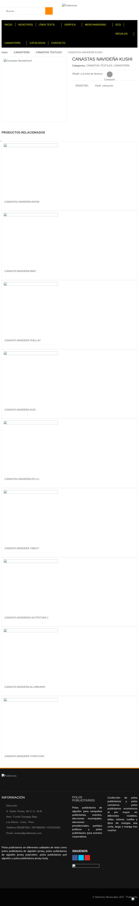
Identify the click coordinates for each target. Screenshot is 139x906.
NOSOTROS (25, 24)
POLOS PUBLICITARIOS (83, 799)
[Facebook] (75, 857)
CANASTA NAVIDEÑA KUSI (20, 409)
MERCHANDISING (95, 24)
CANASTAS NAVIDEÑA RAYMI (22, 201)
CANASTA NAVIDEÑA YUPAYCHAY (24, 756)
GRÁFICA (70, 24)
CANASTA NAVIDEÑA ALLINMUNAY (25, 686)
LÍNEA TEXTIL (47, 24)
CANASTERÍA (12, 42)
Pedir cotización (103, 85)
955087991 (82, 85)
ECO (118, 24)
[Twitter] (81, 857)
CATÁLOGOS (37, 42)
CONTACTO (58, 42)
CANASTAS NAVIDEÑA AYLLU (22, 479)
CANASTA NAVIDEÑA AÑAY (20, 271)
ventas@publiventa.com (24, 833)
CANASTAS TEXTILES (49, 52)
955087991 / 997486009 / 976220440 (33, 827)
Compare (109, 74)
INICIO (8, 24)
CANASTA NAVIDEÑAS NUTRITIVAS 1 (27, 617)
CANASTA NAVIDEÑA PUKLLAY (23, 340)
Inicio (5, 52)
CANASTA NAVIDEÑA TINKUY (22, 548)
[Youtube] (87, 857)
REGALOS (121, 33)
